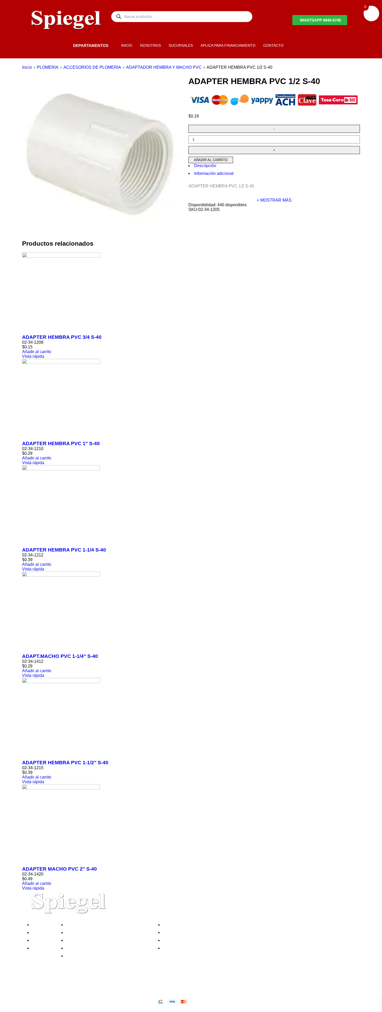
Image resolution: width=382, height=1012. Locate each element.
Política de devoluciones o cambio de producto (110, 932)
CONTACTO (273, 45)
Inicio (27, 67)
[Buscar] (118, 16)
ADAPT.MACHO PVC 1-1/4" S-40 (60, 656)
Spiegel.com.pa (70, 1001)
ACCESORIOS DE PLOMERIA (92, 67)
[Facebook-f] (33, 983)
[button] (64, 45)
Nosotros (41, 924)
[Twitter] (47, 983)
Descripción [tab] (205, 165)
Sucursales (43, 932)
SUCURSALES (181, 45)
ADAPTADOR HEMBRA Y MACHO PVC (164, 67)
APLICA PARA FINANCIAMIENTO (228, 45)
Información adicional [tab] (214, 173)
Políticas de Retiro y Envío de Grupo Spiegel (108, 940)
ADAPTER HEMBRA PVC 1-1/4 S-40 (64, 550)
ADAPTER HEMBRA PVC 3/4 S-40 (62, 337)
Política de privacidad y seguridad (98, 924)
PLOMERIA (47, 67)
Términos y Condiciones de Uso (96, 948)
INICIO (126, 45)
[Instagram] (61, 983)
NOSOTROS (150, 45)
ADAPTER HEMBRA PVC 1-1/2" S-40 (65, 762)
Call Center (77, 956)
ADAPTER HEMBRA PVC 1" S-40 (61, 443)
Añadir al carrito (211, 160)
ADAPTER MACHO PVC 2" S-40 (59, 869)
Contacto (41, 948)
